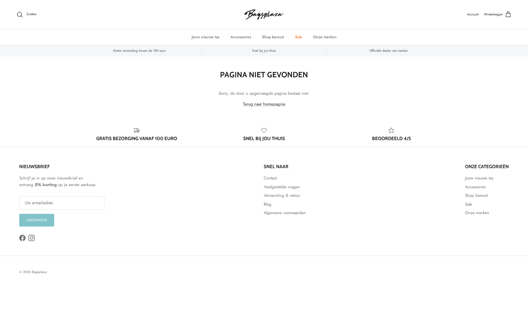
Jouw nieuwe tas (205, 37)
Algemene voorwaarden (285, 213)
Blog (267, 204)
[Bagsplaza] (264, 14)
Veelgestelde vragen (282, 187)
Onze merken (325, 37)
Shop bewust (273, 37)
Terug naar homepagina (264, 104)
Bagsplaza (39, 271)
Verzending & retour (282, 195)
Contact (270, 178)
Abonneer (36, 220)
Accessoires (240, 37)
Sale (298, 37)
